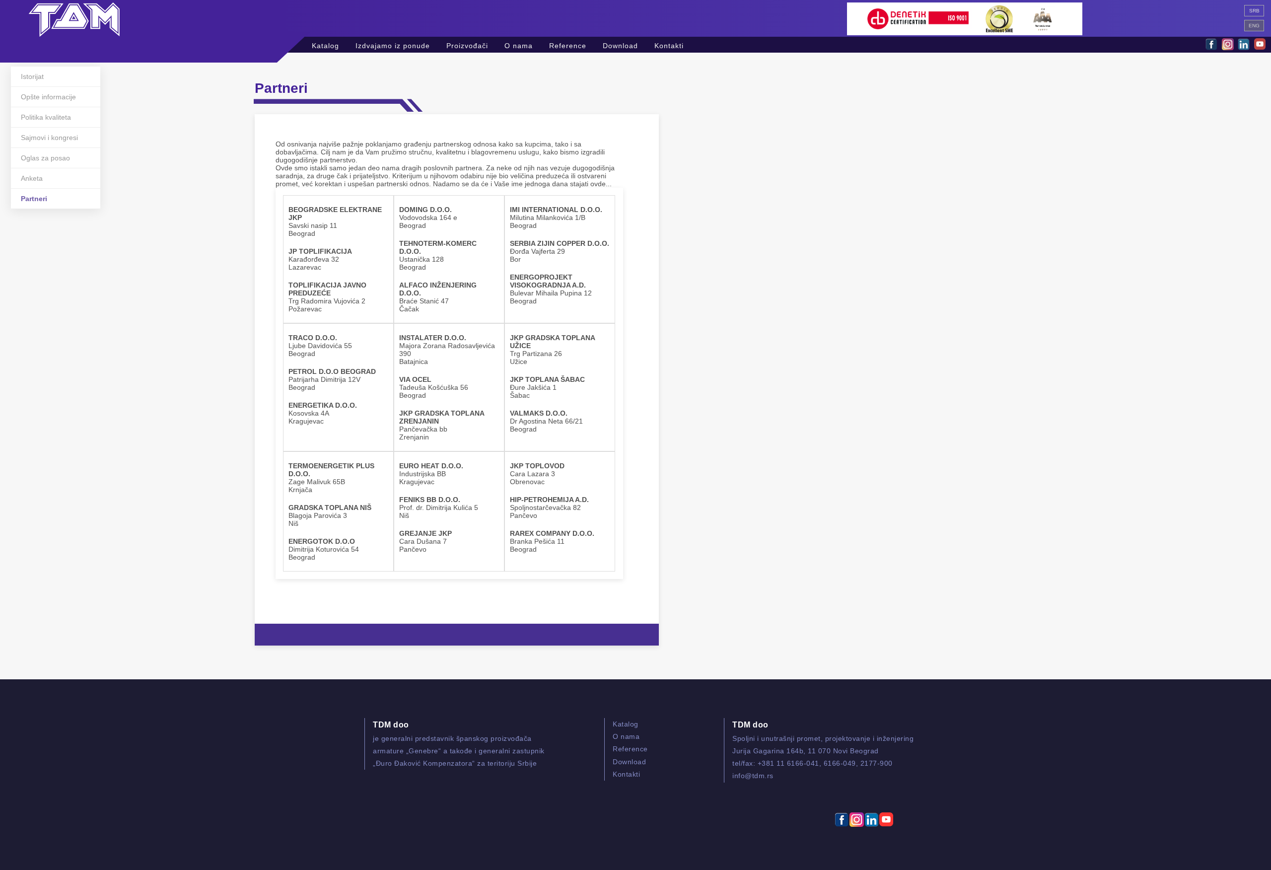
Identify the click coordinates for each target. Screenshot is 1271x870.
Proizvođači (467, 45)
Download (620, 45)
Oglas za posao (45, 158)
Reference (567, 45)
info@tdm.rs (753, 776)
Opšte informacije (48, 97)
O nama (518, 45)
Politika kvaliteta (46, 117)
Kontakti (669, 45)
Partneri (34, 199)
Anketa (32, 178)
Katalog (325, 45)
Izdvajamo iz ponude (392, 45)
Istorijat (32, 76)
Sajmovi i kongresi (49, 138)
